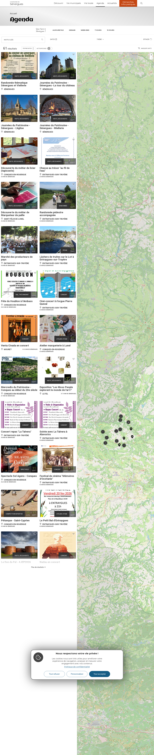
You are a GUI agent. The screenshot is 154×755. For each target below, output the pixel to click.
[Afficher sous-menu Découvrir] (64, 3)
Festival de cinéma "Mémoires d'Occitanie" (57, 477)
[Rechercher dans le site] (141, 3)
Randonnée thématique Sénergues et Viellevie (14, 84)
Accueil (13, 13)
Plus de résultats (37, 567)
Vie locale (88, 3)
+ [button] (151, 55)
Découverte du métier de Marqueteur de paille (15, 214)
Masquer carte (146, 48)
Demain (72, 30)
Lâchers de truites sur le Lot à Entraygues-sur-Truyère (57, 258)
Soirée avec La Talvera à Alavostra (53, 433)
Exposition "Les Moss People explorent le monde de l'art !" (56, 388)
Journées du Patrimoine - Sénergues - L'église (15, 127)
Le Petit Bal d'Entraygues (54, 520)
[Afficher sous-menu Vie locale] (94, 3)
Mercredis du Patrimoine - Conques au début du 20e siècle (19, 388)
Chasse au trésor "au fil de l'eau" (55, 169)
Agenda (100, 3)
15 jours (110, 30)
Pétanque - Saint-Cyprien (15, 520)
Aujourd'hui (58, 30)
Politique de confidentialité (77, 667)
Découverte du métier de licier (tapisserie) (18, 169)
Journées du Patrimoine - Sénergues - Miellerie (54, 127)
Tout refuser (54, 674)
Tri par (27, 48)
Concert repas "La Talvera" (16, 431)
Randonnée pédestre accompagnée (51, 214)
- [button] (151, 58)
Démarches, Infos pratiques (128, 3)
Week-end (85, 30)
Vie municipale (74, 3)
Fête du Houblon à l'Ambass (17, 301)
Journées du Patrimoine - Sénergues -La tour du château (57, 84)
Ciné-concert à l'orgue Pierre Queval (56, 302)
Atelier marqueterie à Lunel (55, 345)
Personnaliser (77, 674)
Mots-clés (8, 39)
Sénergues (16, 3)
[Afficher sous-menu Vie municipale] (81, 3)
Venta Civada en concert (15, 345)
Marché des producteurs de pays (17, 258)
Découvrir (58, 3)
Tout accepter (100, 674)
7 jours (98, 30)
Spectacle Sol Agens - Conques (19, 476)
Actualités (112, 3)
